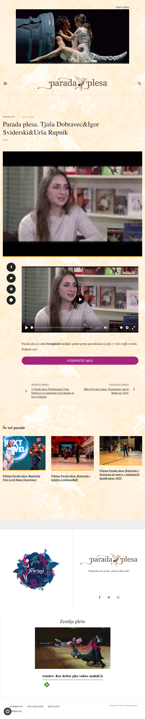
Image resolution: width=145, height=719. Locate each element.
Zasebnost (16, 706)
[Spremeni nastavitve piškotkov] (7, 711)
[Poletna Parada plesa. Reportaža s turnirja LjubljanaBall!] (72, 453)
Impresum (15, 711)
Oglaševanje (35, 706)
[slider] (62, 327)
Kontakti (53, 706)
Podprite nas (80, 361)
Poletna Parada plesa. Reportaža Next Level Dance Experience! (21, 478)
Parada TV (9, 117)
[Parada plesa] (72, 83)
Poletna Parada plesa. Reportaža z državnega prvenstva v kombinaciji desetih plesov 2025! (119, 474)
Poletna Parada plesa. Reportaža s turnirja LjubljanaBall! (70, 478)
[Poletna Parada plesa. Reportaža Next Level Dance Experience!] (24, 453)
